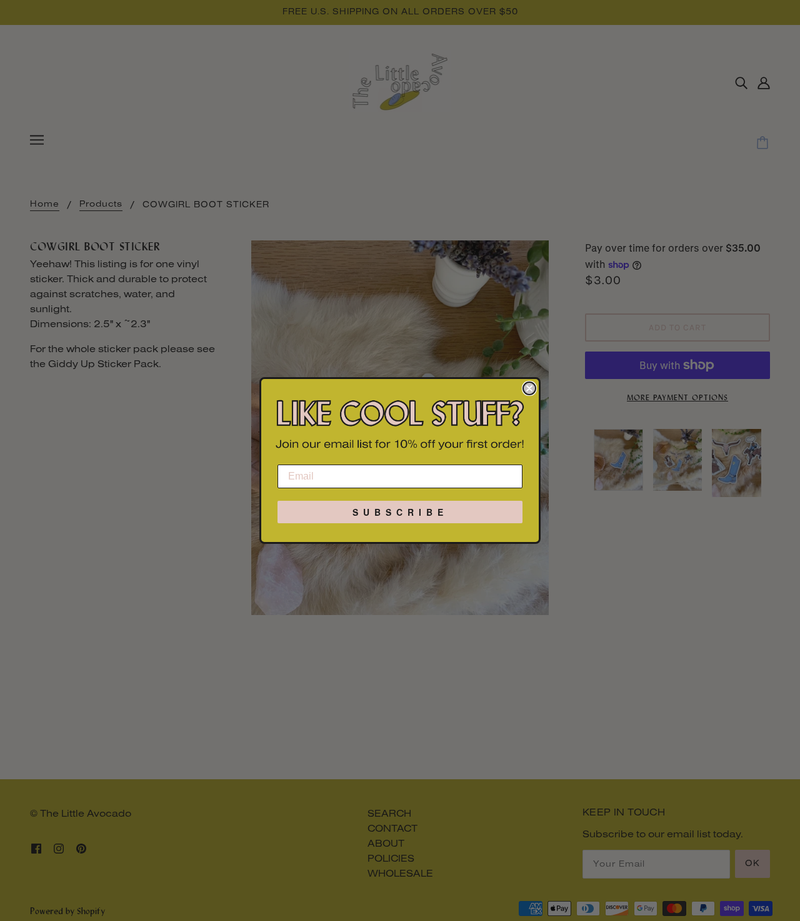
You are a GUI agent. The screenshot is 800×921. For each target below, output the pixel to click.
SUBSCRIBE (400, 512)
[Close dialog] (529, 388)
